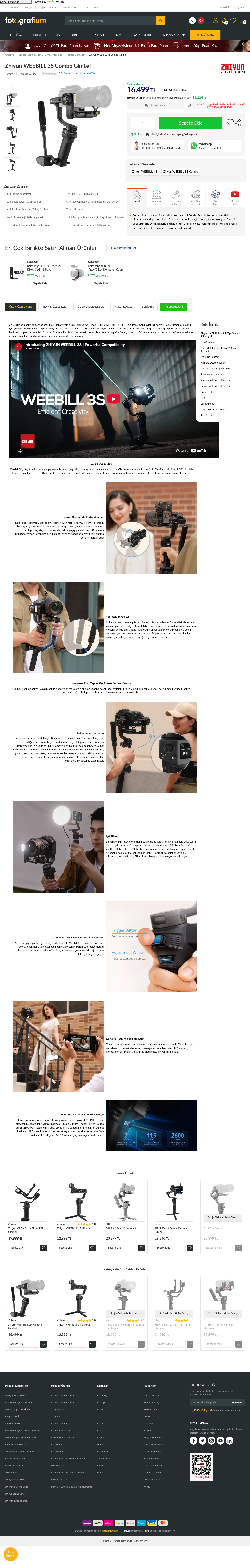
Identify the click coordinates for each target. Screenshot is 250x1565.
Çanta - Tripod (142, 35)
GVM (100, 1465)
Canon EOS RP (59, 1480)
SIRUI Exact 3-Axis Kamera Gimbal (171, 1230)
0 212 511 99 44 (90, 7)
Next (245, 1218)
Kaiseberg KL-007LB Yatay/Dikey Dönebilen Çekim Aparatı (106, 268)
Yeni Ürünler (69, 7)
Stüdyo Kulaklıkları (14, 1480)
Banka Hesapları (152, 1395)
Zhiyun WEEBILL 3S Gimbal (73, 1228)
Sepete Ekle (191, 123)
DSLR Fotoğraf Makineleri (18, 1409)
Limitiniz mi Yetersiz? (154, 1473)
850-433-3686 (164, 148)
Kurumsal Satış (151, 1402)
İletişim (28, 7)
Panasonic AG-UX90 (61, 1465)
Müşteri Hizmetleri (47, 7)
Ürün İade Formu (152, 1451)
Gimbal (118, 35)
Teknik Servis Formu (154, 1444)
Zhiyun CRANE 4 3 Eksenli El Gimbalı (25, 1230)
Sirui (157, 1224)
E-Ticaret (114, 1541)
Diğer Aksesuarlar (173, 35)
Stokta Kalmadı (214, 1248)
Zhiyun (12, 1224)
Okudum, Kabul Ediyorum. (218, 1410)
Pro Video (39, 35)
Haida (100, 1444)
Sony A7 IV (57, 1416)
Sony (100, 1416)
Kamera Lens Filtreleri (16, 1444)
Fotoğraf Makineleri (15, 1395)
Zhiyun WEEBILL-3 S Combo (180, 171)
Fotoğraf (16, 35)
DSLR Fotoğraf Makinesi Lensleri (21, 1437)
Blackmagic (103, 1451)
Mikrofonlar (11, 1473)
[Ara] (160, 20)
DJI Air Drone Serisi (15, 1494)
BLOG (147, 1416)
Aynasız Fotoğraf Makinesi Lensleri (22, 1430)
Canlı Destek (148, 148)
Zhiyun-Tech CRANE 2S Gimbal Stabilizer (173, 1327)
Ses (58, 35)
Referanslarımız (151, 1409)
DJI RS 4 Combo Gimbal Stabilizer (218, 1327)
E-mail (176, 148)
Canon (100, 1409)
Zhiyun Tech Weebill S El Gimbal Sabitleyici (125, 1327)
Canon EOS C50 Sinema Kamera (68, 1458)
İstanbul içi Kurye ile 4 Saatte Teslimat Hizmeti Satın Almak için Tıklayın (219, 105)
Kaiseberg (102, 1395)
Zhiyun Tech (103, 1458)
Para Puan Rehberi (153, 1465)
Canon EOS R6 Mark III (63, 1402)
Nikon (100, 1423)
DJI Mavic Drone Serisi (16, 1487)
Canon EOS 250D (60, 1430)
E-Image (101, 1402)
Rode (100, 1473)
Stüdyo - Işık (96, 35)
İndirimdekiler (12, 7)
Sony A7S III (57, 1409)
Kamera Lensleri (13, 1423)
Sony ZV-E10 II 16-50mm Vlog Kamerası (72, 1487)
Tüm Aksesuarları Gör (123, 248)
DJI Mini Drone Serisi (16, 1501)
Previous (5, 1218)
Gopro (100, 1437)
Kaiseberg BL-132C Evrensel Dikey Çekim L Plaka (44, 268)
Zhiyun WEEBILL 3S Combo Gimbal (25, 1327)
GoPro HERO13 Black (62, 1437)
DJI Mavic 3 (57, 1451)
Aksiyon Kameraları (15, 1458)
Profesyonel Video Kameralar (20, 1451)
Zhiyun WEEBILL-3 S (144, 171)
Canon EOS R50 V (60, 1423)
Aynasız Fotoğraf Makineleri (19, 1402)
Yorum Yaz (89, 73)
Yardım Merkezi (151, 1458)
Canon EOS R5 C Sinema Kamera (68, 1473)
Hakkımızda (149, 1423)
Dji (98, 1430)
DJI (108, 1224)
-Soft (106, 1541)
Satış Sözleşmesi (152, 1480)
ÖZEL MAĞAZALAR (205, 35)
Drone (74, 35)
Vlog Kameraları (13, 1416)
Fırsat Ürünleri (10, 1554)
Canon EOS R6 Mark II (62, 1395)
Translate (59, 2)
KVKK (147, 1487)
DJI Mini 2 (56, 1444)
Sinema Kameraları (14, 1465)
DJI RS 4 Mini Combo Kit (121, 1228)
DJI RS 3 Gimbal (213, 1228)
